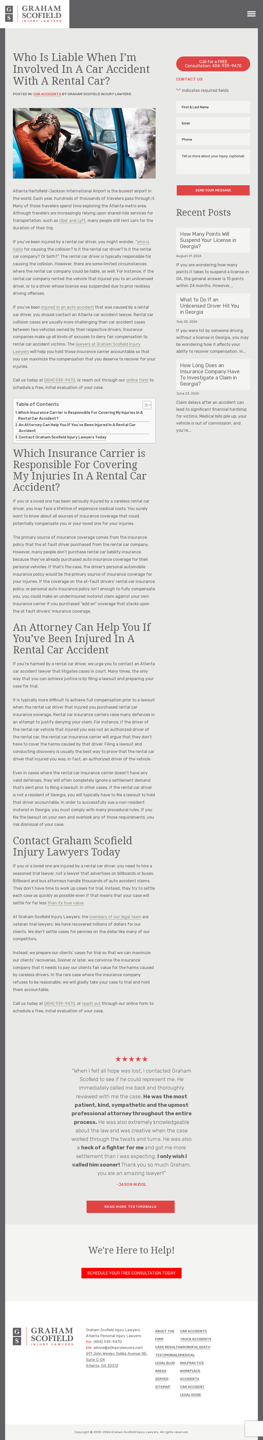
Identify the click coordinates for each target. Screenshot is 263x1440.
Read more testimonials (131, 1207)
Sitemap (162, 1387)
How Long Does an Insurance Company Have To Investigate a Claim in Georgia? (210, 374)
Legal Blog (165, 1363)
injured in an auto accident (67, 307)
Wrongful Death (195, 1347)
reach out (91, 1003)
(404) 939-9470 (59, 380)
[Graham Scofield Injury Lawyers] (33, 20)
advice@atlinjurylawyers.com (118, 1348)
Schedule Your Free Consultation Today (131, 1273)
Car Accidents (47, 94)
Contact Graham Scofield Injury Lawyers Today (62, 437)
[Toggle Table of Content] (144, 405)
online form (137, 380)
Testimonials (167, 1355)
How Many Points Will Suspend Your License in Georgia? (208, 240)
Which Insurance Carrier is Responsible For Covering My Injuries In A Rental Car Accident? (80, 415)
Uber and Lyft (72, 220)
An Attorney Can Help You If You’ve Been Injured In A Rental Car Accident (77, 428)
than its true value (65, 902)
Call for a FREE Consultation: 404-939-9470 (213, 63)
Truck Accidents (195, 1339)
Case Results (167, 1347)
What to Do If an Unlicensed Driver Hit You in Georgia (209, 306)
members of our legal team (115, 916)
